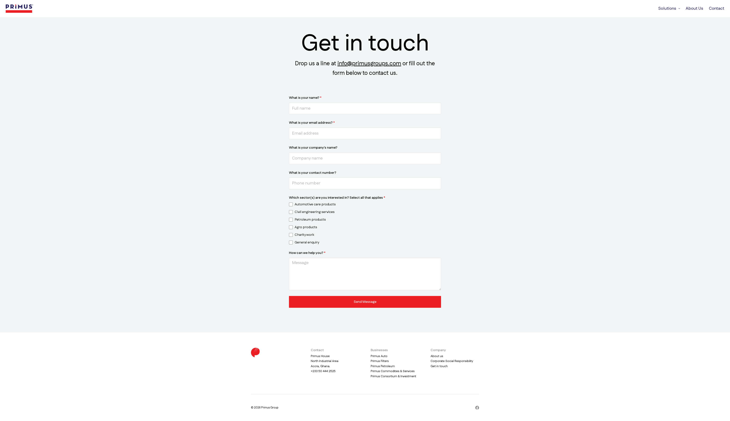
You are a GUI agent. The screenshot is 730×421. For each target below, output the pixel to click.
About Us (694, 8)
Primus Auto (379, 356)
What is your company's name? (313, 147)
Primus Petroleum (383, 366)
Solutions (667, 8)
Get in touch (439, 366)
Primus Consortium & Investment (393, 376)
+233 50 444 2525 (323, 371)
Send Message (365, 301)
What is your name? (305, 97)
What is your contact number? (312, 172)
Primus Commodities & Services (393, 371)
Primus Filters (380, 361)
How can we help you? (307, 252)
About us (437, 356)
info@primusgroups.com (369, 64)
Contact (716, 8)
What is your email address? (312, 122)
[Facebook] (477, 408)
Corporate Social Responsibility (452, 361)
